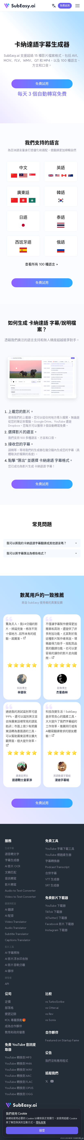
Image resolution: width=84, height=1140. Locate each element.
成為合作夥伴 (13, 1026)
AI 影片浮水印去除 (16, 959)
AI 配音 (9, 915)
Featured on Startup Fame (62, 1040)
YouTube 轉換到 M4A (18, 1063)
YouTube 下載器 (55, 905)
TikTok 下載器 (53, 912)
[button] (54, 5)
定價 (8, 1002)
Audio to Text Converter (20, 890)
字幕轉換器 (52, 861)
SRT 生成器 (52, 885)
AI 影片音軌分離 (15, 965)
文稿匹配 (10, 872)
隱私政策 (41, 1122)
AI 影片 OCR (12, 866)
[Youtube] (52, 1082)
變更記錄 (10, 1014)
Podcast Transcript (57, 867)
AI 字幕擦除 (12, 952)
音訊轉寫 (10, 878)
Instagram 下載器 (56, 930)
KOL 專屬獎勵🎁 (15, 1020)
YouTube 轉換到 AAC (18, 1076)
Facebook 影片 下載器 (59, 924)
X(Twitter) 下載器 (56, 918)
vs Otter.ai (52, 1008)
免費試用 (65, 5)
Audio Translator (15, 928)
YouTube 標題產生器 (58, 855)
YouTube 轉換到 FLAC (18, 1082)
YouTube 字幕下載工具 (59, 849)
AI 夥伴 (9, 971)
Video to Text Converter (20, 897)
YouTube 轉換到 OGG (19, 1094)
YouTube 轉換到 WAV (18, 1069)
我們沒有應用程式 (56, 1060)
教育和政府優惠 (15, 1032)
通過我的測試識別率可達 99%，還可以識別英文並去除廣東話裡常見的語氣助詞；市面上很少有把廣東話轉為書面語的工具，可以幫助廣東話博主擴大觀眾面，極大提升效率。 (22, 726)
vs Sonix (50, 1020)
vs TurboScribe (54, 1002)
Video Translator (16, 922)
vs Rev (49, 1014)
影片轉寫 (10, 884)
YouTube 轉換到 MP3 (18, 1057)
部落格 (9, 1008)
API (7, 984)
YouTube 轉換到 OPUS (19, 1088)
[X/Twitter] (46, 1082)
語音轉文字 (12, 854)
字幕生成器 (12, 860)
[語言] (54, 5)
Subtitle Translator (17, 934)
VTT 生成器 (52, 879)
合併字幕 (51, 873)
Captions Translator (17, 940)
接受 (42, 1130)
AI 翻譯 (9, 909)
